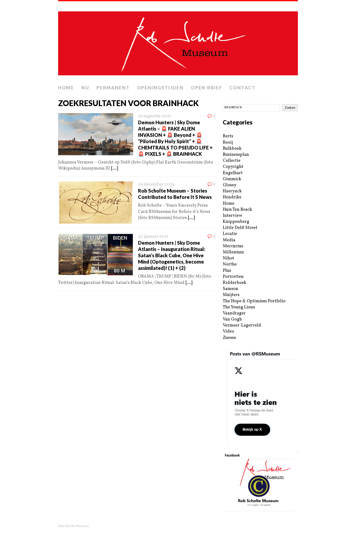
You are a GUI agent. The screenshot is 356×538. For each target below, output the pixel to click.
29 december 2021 (156, 184)
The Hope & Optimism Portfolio (254, 301)
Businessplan (236, 155)
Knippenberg (236, 222)
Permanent (113, 87)
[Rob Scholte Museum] (178, 42)
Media (229, 240)
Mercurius (233, 246)
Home (66, 87)
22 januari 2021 (153, 237)
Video (228, 331)
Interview (232, 216)
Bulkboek (232, 149)
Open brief (206, 87)
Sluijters (231, 295)
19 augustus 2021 (154, 116)
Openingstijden (160, 87)
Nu (85, 87)
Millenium (233, 252)
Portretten (233, 277)
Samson (230, 289)
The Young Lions (239, 307)
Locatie (230, 234)
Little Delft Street (240, 228)
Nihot (228, 258)
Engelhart (233, 173)
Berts (228, 136)
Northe (230, 264)
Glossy (229, 185)
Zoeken (290, 107)
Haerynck (232, 191)
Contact (242, 87)
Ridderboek (234, 283)
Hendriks (232, 197)
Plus (227, 271)
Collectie (231, 161)
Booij (228, 143)
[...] (114, 168)
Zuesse (229, 338)
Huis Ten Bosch (237, 210)
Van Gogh (232, 319)
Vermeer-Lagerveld (242, 325)
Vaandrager (234, 313)
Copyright (233, 167)
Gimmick (232, 179)
